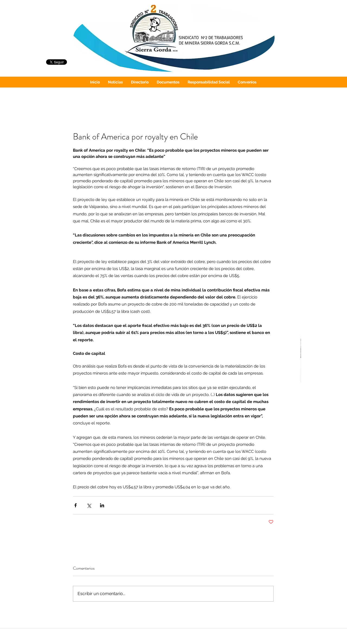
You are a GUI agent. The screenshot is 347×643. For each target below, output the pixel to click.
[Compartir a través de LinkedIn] (102, 505)
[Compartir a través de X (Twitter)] (88, 505)
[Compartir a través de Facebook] (75, 505)
